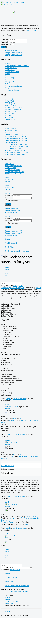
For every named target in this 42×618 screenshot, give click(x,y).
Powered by (15, 591)
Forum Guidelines (11, 76)
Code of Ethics (10, 99)
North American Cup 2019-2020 (16, 138)
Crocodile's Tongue (8, 522)
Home (7, 64)
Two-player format (12, 90)
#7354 (15, 418)
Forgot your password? (13, 55)
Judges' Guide (10, 101)
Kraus (17, 570)
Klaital (21, 286)
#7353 (15, 286)
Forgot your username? (13, 53)
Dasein (21, 418)
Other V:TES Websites (13, 174)
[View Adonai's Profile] (11, 536)
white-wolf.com (31, 30)
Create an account (11, 51)
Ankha (12, 570)
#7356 (15, 454)
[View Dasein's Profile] (11, 442)
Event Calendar (10, 128)
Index (7, 178)
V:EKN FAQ (10, 70)
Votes (7, 88)
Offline (7, 409)
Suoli (20, 454)
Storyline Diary (15, 148)
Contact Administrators (13, 86)
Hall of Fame (10, 132)
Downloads (9, 164)
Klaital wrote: (7, 465)
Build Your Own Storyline (19, 146)
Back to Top (5, 611)
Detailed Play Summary (13, 109)
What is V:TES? (11, 68)
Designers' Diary (11, 82)
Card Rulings (10, 113)
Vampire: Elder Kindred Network (17, 66)
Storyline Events (11, 142)
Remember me (13, 200)
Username (4, 40)
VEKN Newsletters (12, 72)
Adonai (34, 516)
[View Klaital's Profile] (11, 407)
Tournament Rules (11, 119)
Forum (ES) (9, 78)
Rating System (10, 80)
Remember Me (6, 44)
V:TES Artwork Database (14, 172)
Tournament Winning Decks (15, 134)
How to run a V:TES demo (15, 155)
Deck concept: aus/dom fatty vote (12, 288)
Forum (7, 74)
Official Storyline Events (18, 144)
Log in (4, 47)
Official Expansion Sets (13, 166)
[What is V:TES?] (7, 4)
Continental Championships (15, 150)
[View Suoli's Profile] (11, 504)
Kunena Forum (25, 591)
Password (4, 42)
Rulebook (8, 115)
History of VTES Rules (13, 107)
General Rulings (11, 111)
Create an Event (11, 130)
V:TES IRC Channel (12, 170)
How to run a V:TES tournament (17, 152)
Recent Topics (10, 180)
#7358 (28, 516)
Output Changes (11, 105)
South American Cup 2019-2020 (16, 140)
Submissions (9, 84)
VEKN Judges (10, 103)
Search (7, 182)
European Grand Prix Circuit (15, 136)
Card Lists (9, 117)
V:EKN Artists (10, 168)
